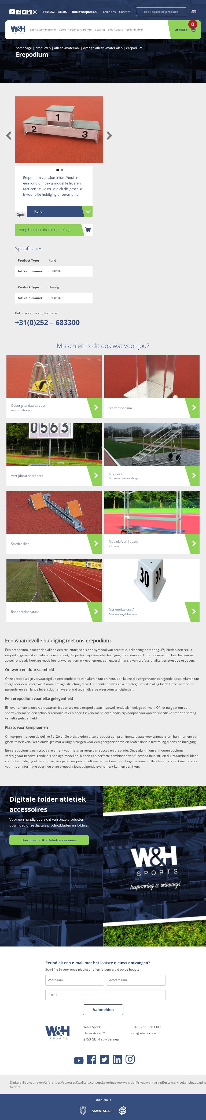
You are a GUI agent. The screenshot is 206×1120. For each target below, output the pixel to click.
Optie (21, 214)
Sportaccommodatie (43, 29)
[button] (57, 167)
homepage (24, 48)
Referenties (52, 1082)
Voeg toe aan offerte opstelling (44, 229)
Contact (124, 12)
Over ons (109, 12)
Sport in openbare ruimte (75, 29)
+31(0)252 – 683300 (54, 12)
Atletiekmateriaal (67, 48)
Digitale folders (15, 1084)
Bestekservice (172, 1082)
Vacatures (68, 1082)
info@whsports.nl (84, 12)
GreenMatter (134, 29)
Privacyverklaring (149, 1082)
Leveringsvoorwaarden (119, 1082)
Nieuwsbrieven (32, 1082)
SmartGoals (115, 29)
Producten (43, 48)
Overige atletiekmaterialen (103, 48)
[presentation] (8, 136)
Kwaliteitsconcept (89, 1082)
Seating (100, 29)
